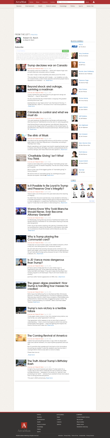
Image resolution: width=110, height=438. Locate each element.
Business (19, 6)
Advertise (60, 435)
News (58, 417)
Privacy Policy (67, 435)
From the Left (31, 68)
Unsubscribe (82, 435)
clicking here (52, 59)
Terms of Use (75, 435)
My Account (80, 419)
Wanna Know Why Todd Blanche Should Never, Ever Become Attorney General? (48, 211)
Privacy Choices (90, 435)
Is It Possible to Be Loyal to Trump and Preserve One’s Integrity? (48, 186)
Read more (49, 80)
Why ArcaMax (80, 422)
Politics (73, 6)
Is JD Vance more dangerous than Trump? (46, 260)
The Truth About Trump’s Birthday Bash (47, 362)
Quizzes (59, 424)
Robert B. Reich (39, 68)
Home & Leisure (51, 6)
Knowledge (63, 6)
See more (91, 201)
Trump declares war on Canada (47, 65)
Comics (59, 419)
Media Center (80, 424)
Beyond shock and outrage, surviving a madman (45, 87)
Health (40, 6)
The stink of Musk (38, 135)
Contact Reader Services (83, 417)
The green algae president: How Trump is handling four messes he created (48, 286)
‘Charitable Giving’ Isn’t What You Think (45, 156)
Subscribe (65, 51)
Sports (81, 6)
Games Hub (90, 6)
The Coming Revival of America (47, 335)
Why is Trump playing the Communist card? (43, 237)
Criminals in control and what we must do (48, 113)
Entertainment (29, 6)
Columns (59, 422)
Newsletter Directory (82, 427)
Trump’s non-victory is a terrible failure (47, 309)
